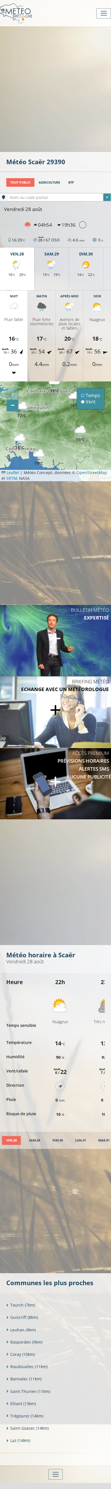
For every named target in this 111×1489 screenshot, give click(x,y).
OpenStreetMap (92, 472)
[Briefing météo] (55, 712)
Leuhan (23, 1329)
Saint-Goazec (29, 1428)
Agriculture (49, 182)
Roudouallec (29, 1366)
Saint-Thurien (30, 1391)
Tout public (20, 182)
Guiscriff (24, 1317)
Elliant (23, 1403)
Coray (22, 1354)
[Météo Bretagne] (16, 13)
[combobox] (59, 197)
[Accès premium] (55, 783)
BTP (71, 182)
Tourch (22, 1305)
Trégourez (26, 1416)
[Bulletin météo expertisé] (55, 640)
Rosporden (26, 1342)
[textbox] (59, 198)
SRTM (11, 478)
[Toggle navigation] (103, 13)
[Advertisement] (55, 88)
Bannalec (26, 1379)
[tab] (11, 1140)
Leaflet (12, 472)
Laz (20, 1440)
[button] (80, 433)
